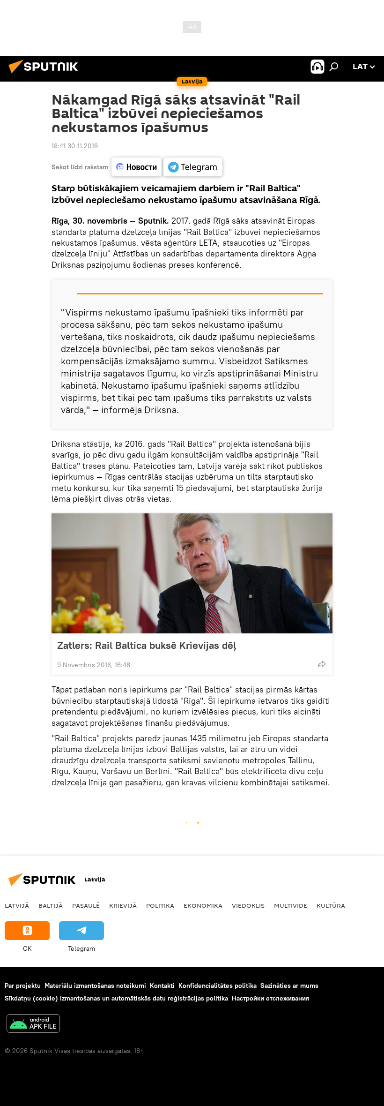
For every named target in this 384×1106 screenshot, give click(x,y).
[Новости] (136, 167)
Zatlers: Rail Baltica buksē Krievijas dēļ (146, 645)
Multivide (290, 905)
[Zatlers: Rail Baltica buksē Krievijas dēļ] (192, 573)
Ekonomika (203, 905)
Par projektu (23, 985)
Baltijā (50, 905)
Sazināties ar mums (289, 985)
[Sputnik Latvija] (46, 74)
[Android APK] (33, 1024)
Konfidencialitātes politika (217, 985)
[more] (321, 664)
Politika (160, 905)
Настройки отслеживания (270, 998)
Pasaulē (86, 905)
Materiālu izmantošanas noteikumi (95, 985)
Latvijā (17, 905)
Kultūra (331, 905)
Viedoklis (248, 905)
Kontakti (162, 985)
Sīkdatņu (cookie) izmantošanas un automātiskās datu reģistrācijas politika (116, 998)
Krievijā (123, 905)
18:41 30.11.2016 (75, 146)
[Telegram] (192, 167)
